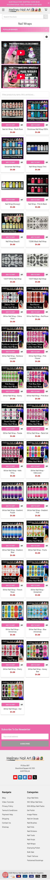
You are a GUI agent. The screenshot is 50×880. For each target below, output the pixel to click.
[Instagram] (20, 777)
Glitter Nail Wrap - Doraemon (37, 590)
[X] (35, 777)
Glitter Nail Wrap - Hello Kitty (13, 471)
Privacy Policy (7, 806)
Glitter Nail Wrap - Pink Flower (37, 357)
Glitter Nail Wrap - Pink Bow (37, 395)
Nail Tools (31, 835)
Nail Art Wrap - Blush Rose (12, 129)
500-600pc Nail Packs (35, 806)
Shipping (5, 818)
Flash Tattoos (32, 856)
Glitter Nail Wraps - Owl (12, 709)
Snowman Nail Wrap (12, 166)
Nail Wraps (31, 843)
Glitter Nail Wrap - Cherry (12, 669)
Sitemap (5, 827)
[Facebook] (25, 777)
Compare (21, 125)
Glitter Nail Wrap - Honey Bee (37, 670)
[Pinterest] (30, 777)
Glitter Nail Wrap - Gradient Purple (12, 511)
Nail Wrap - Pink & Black (37, 204)
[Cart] (46, 9)
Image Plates (32, 814)
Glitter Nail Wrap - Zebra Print (12, 317)
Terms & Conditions (9, 810)
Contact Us (6, 823)
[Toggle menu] (3, 10)
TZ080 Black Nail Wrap (37, 241)
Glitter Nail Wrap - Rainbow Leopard (12, 357)
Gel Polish (31, 810)
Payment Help (7, 814)
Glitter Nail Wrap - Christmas (12, 630)
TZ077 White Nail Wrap (13, 279)
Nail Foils (30, 827)
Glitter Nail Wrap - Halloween (37, 471)
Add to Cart (10, 125)
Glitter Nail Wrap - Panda (12, 433)
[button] (46, 37)
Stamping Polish (33, 848)
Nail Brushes (32, 823)
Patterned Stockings (35, 860)
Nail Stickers (32, 831)
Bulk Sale (30, 852)
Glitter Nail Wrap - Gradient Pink (37, 511)
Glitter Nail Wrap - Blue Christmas (37, 630)
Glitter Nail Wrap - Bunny (12, 395)
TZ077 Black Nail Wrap (37, 279)
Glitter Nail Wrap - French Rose (12, 590)
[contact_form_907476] (5, 875)
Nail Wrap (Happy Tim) (37, 166)
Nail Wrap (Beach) (12, 241)
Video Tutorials (8, 802)
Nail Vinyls (31, 839)
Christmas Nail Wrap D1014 (37, 129)
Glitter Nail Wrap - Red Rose (37, 316)
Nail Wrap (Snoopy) (12, 204)
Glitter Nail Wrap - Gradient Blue (12, 551)
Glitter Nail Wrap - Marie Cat (37, 433)
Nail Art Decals (32, 818)
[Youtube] (15, 777)
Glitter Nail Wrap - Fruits (37, 550)
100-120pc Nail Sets (34, 802)
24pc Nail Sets (32, 798)
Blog (4, 798)
